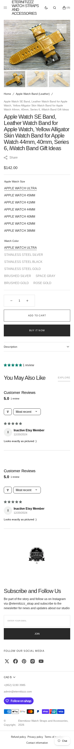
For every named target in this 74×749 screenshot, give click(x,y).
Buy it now (37, 330)
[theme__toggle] (46, 7)
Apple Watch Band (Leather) (33, 93)
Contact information (37, 742)
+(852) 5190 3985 (14, 685)
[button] (54, 7)
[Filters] (8, 411)
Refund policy (18, 736)
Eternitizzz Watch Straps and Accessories (43, 720)
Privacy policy (35, 736)
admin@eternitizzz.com (18, 691)
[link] (37, 556)
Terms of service (54, 736)
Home (7, 93)
